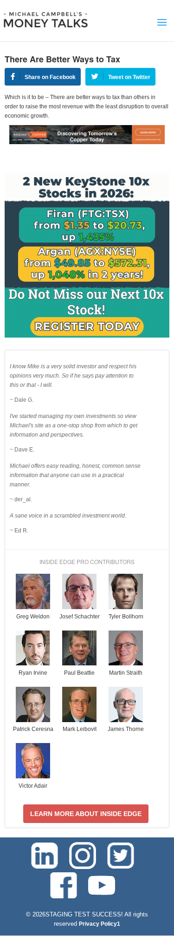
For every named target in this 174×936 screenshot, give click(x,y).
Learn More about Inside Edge (86, 813)
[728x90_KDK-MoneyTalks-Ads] (87, 142)
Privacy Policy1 (99, 924)
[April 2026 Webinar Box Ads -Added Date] (87, 335)
